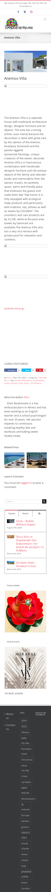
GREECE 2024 (25, 835)
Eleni (9, 377)
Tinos (20, 383)
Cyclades (26, 782)
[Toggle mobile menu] (45, 19)
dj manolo (25, 807)
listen (24, 882)
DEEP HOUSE (25, 790)
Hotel (24, 854)
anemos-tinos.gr (14, 308)
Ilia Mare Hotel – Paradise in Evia (26, 564)
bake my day (25, 740)
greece (29, 380)
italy (23, 865)
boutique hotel (26, 751)
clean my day (25, 768)
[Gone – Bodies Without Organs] (10, 521)
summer (14, 383)
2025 (24, 726)
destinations (28, 798)
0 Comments (36, 383)
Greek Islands (38, 380)
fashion (25, 821)
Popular (11, 513)
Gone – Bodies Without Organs (26, 522)
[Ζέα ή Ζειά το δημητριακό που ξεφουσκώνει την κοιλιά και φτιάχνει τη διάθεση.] (10, 537)
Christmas (27, 759)
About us (9, 716)
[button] (6, 460)
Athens (25, 732)
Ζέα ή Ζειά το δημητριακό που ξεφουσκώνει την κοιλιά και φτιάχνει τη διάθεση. (30, 543)
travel (26, 383)
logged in (26, 482)
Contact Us (10, 727)
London (25, 888)
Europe (25, 815)
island (24, 860)
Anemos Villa (20, 380)
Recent (25, 513)
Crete (24, 776)
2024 (24, 720)
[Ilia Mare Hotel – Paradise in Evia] (10, 563)
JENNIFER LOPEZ (26, 874)
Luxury (7, 383)
